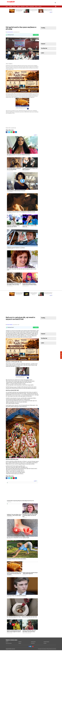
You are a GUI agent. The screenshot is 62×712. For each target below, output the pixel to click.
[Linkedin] (31, 646)
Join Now (36, 34)
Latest (42, 53)
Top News (10, 6)
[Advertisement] (31, 19)
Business (27, 6)
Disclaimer (45, 643)
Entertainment (32, 6)
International (23, 6)
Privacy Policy (32, 643)
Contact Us (19, 641)
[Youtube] (32, 646)
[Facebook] (29, 646)
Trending (43, 27)
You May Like (44, 48)
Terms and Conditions (9, 643)
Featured (43, 43)
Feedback (19, 643)
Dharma (36, 6)
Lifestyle (39, 6)
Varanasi (14, 6)
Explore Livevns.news (11, 640)
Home (7, 6)
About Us (7, 641)
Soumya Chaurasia (10, 324)
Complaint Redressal (46, 641)
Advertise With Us (33, 641)
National (18, 6)
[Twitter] (30, 646)
